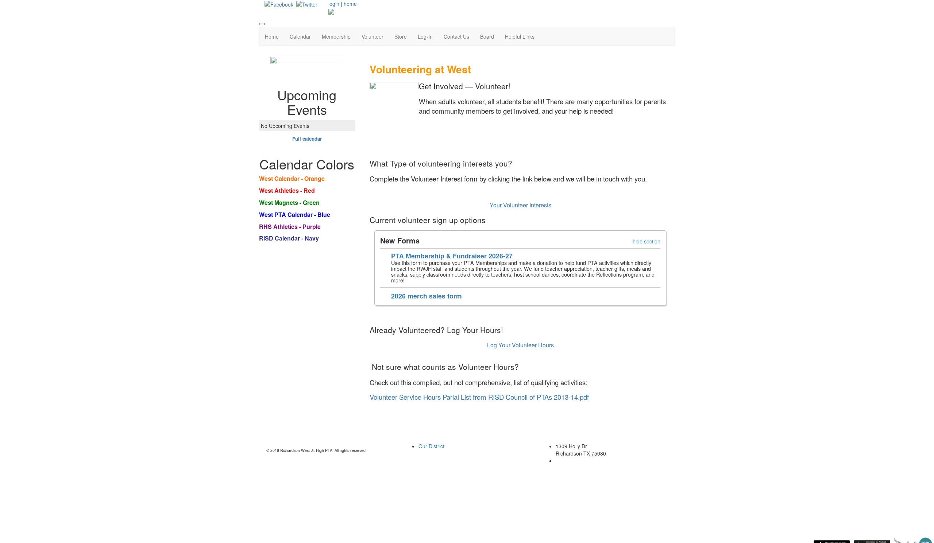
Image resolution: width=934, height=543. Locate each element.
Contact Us (456, 36)
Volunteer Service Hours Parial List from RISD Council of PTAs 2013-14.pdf (479, 397)
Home (272, 36)
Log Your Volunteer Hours (520, 345)
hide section (646, 241)
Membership (336, 36)
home (350, 3)
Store (400, 36)
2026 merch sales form (426, 295)
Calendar (300, 36)
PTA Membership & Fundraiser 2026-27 (452, 255)
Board (487, 36)
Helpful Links (519, 36)
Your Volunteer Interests (520, 205)
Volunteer (372, 36)
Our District (431, 446)
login (333, 3)
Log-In (425, 36)
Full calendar (307, 138)
